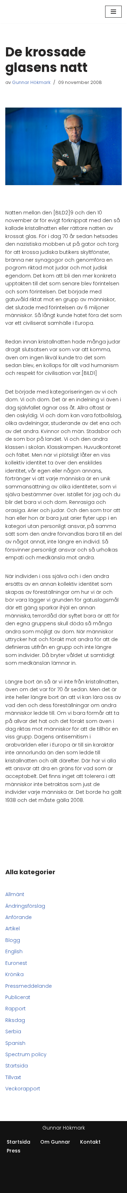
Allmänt (14, 894)
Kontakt (90, 1141)
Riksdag (15, 1020)
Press (13, 1150)
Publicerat (17, 997)
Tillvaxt (13, 1077)
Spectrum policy (26, 1054)
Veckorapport (22, 1088)
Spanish (15, 1043)
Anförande (18, 917)
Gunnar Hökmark (31, 82)
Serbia (13, 1031)
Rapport (15, 1008)
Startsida (16, 1065)
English (14, 951)
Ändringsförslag (25, 905)
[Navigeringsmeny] (113, 12)
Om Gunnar (55, 1141)
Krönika (14, 974)
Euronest (16, 963)
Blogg (12, 940)
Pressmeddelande (28, 986)
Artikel (12, 928)
